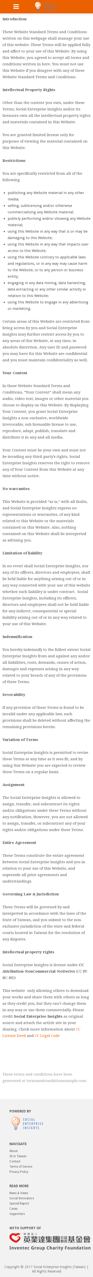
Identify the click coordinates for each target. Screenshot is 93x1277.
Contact (14, 1161)
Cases (13, 1208)
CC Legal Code (47, 1035)
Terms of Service (20, 1166)
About (13, 1151)
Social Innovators (21, 1198)
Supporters (17, 1214)
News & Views (18, 1193)
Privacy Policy (18, 1172)
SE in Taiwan (18, 1156)
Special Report (19, 1203)
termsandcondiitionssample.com (56, 1081)
